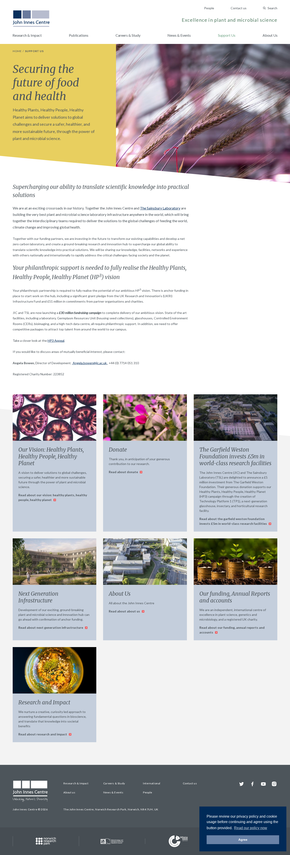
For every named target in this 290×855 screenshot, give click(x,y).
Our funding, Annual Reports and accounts (234, 597)
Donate (118, 449)
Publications (78, 35)
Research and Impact (44, 702)
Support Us (226, 35)
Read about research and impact (43, 734)
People (209, 8)
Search (272, 8)
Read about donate (124, 472)
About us (69, 792)
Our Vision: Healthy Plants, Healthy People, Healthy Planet (51, 456)
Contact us (238, 8)
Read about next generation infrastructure (51, 627)
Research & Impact (27, 35)
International (151, 783)
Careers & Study (128, 35)
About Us (270, 35)
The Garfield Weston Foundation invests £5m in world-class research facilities (235, 456)
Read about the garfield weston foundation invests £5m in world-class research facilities (233, 521)
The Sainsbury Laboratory (160, 208)
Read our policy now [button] (250, 828)
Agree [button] (242, 839)
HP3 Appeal (56, 340)
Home (17, 51)
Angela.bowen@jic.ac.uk (89, 363)
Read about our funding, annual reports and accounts (232, 630)
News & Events (179, 35)
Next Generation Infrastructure (38, 597)
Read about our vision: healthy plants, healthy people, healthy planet (52, 497)
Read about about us (125, 611)
